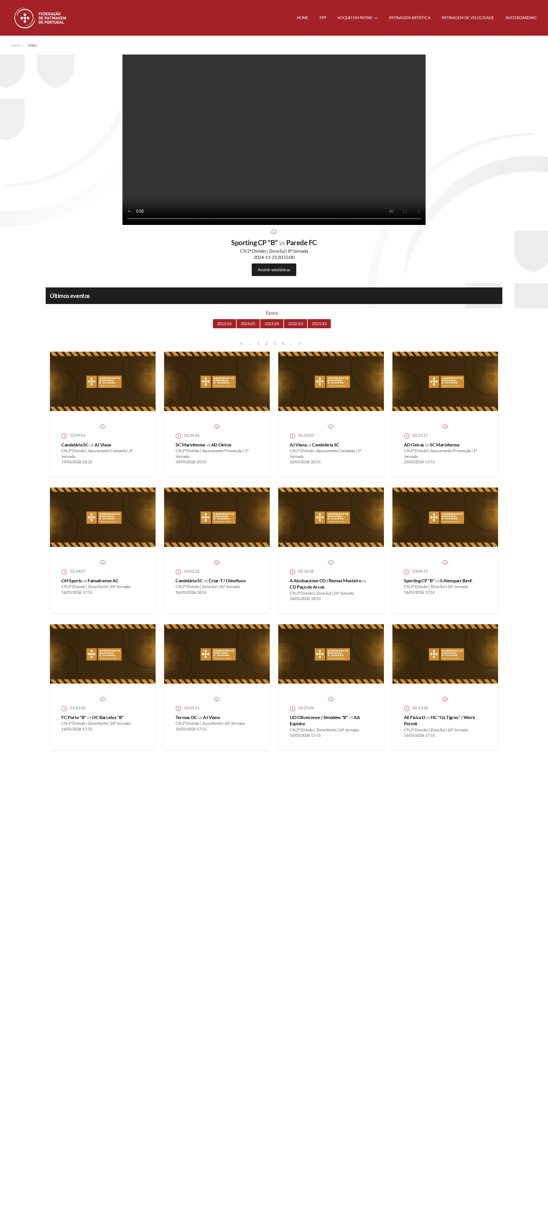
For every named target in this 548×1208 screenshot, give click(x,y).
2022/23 (295, 323)
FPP (323, 17)
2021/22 (319, 323)
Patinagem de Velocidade (468, 17)
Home (302, 17)
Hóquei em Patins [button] (355, 17)
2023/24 (272, 323)
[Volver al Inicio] (40, 18)
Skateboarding (521, 17)
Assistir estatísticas (274, 269)
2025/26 (224, 323)
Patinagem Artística (409, 17)
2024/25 (248, 323)
